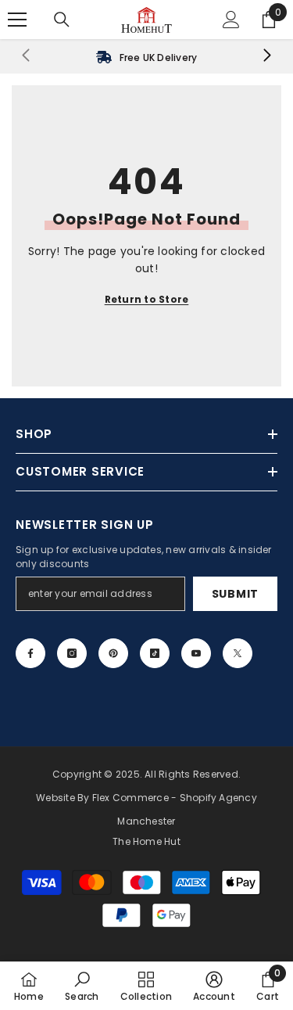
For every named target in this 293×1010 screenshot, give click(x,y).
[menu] (17, 19)
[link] (146, 56)
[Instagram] (72, 653)
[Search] (61, 19)
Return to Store (147, 299)
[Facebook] (30, 653)
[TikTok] (155, 653)
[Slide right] (266, 56)
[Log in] (231, 19)
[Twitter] (237, 653)
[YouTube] (196, 653)
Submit (235, 594)
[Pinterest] (113, 653)
